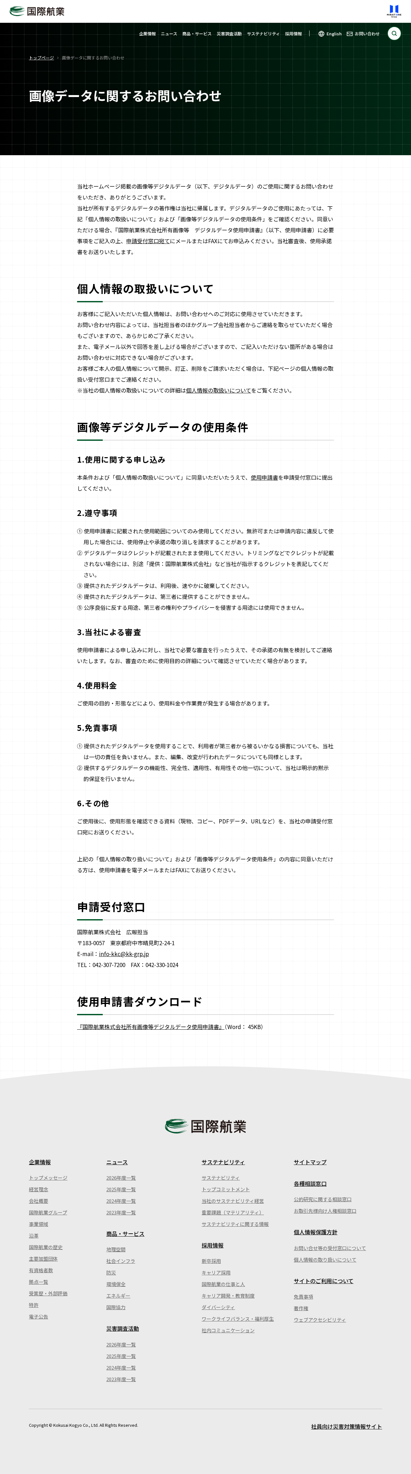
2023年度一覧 (121, 1212)
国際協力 (116, 1307)
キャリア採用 (216, 1272)
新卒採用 (211, 1260)
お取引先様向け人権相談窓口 (325, 1210)
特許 (34, 1304)
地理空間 (116, 1249)
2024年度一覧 (121, 1200)
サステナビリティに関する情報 (235, 1224)
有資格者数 (41, 1270)
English (334, 34)
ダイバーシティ (218, 1307)
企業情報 (147, 34)
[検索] (394, 33)
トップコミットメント (226, 1189)
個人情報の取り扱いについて (325, 1259)
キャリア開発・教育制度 (228, 1295)
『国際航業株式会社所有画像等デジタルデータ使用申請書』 (150, 1027)
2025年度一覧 (121, 1189)
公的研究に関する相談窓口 (323, 1199)
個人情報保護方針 (315, 1232)
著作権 (301, 1308)
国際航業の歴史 (46, 1247)
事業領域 (38, 1224)
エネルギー (118, 1295)
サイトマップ (310, 1162)
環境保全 (116, 1284)
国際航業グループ (48, 1212)
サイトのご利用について (324, 1281)
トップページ (41, 58)
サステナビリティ (263, 34)
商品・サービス (197, 34)
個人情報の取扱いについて (218, 390)
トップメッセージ (48, 1177)
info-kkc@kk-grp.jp (124, 954)
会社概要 (38, 1200)
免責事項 (303, 1296)
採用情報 (293, 34)
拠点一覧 (38, 1281)
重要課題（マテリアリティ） (233, 1212)
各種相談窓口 (310, 1183)
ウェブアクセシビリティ (320, 1319)
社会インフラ (120, 1260)
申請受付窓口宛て (148, 241)
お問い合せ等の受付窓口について (330, 1248)
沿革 (34, 1235)
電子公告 (38, 1316)
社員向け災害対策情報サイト (346, 1426)
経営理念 (38, 1189)
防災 (111, 1272)
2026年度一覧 (121, 1177)
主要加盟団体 (43, 1258)
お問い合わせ (367, 34)
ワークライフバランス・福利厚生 (238, 1318)
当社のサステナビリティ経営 (233, 1200)
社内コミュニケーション (228, 1330)
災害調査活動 (229, 34)
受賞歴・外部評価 (48, 1293)
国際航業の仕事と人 (223, 1284)
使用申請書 (264, 477)
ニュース (169, 34)
